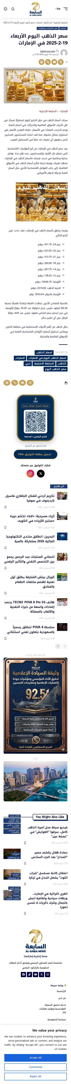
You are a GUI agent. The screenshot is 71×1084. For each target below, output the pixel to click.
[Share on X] (61, 62)
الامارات (20, 358)
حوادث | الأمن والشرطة (13, 826)
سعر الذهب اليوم (55, 369)
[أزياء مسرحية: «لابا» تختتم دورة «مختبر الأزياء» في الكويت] (62, 516)
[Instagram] (47, 974)
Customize (35, 1067)
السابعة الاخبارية (44, 363)
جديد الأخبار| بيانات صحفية (13, 820)
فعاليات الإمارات (12, 898)
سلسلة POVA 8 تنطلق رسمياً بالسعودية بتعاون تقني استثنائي (30, 629)
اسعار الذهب (44, 352)
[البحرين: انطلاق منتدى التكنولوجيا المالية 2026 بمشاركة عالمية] (62, 536)
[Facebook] (23, 974)
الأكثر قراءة (14, 816)
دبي (28, 363)
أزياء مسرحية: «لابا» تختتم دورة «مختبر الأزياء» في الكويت (32, 518)
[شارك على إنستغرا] (30, 473)
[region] (35, 1054)
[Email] (54, 62)
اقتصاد (63, 28)
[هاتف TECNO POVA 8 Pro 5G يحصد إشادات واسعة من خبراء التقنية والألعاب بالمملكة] (62, 602)
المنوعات (15, 854)
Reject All (35, 1076)
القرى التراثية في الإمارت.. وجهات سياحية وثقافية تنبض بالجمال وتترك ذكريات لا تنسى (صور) (47, 900)
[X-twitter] (41, 974)
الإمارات (16, 891)
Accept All (36, 1057)
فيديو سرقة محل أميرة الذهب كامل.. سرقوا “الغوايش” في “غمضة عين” (48, 832)
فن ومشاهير (13, 857)
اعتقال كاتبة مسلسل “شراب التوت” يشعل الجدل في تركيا (48, 875)
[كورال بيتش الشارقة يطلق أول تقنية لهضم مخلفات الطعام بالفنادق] (62, 577)
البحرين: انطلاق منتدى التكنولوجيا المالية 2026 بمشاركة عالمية (30, 539)
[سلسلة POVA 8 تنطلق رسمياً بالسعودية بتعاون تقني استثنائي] (62, 627)
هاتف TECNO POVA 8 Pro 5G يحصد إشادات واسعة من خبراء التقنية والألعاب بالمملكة (29, 606)
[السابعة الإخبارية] (35, 9)
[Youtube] (35, 974)
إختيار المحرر (14, 888)
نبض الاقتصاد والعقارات (47, 28)
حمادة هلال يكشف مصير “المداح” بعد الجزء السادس (49, 854)
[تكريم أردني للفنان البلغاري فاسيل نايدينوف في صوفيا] (62, 496)
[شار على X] (41, 473)
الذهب (62, 363)
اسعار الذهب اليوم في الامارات (47, 358)
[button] (65, 9)
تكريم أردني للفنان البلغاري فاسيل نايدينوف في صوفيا (29, 498)
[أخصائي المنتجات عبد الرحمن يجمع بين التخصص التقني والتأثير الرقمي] (62, 557)
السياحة (16, 895)
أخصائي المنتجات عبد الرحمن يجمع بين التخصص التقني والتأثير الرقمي (29, 559)
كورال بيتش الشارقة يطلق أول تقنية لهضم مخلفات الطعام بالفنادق (32, 581)
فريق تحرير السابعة (47, 51)
